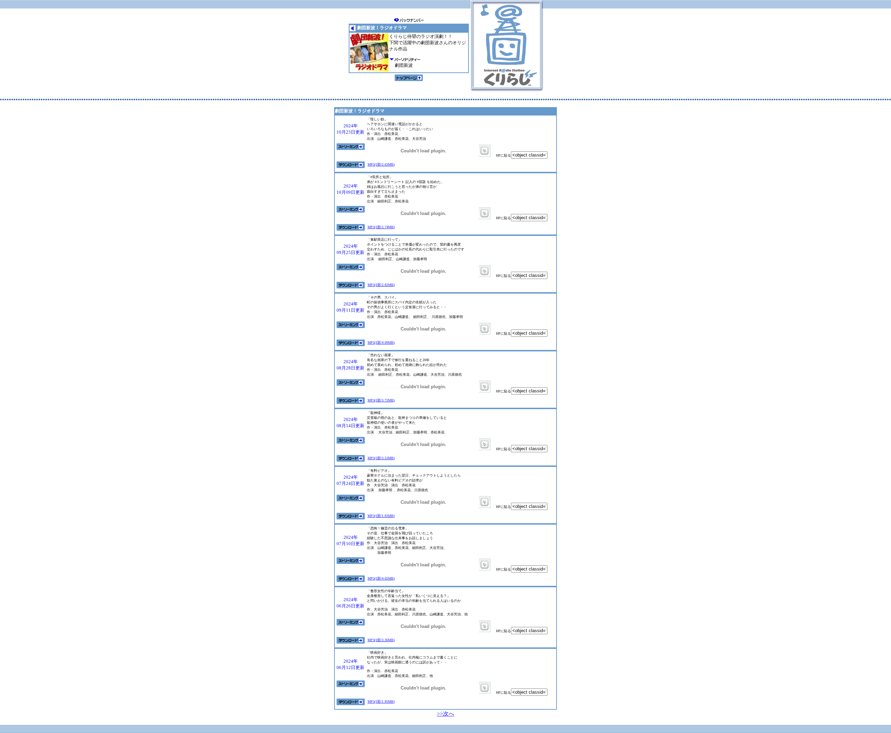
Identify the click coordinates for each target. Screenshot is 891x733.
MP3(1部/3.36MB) (381, 640)
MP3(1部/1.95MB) (381, 701)
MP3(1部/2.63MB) (381, 164)
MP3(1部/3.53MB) (381, 458)
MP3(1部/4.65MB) (381, 578)
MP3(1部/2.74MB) (381, 227)
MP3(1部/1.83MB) (381, 516)
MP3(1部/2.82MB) (381, 285)
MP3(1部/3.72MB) (381, 400)
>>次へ (445, 714)
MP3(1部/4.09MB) (381, 342)
